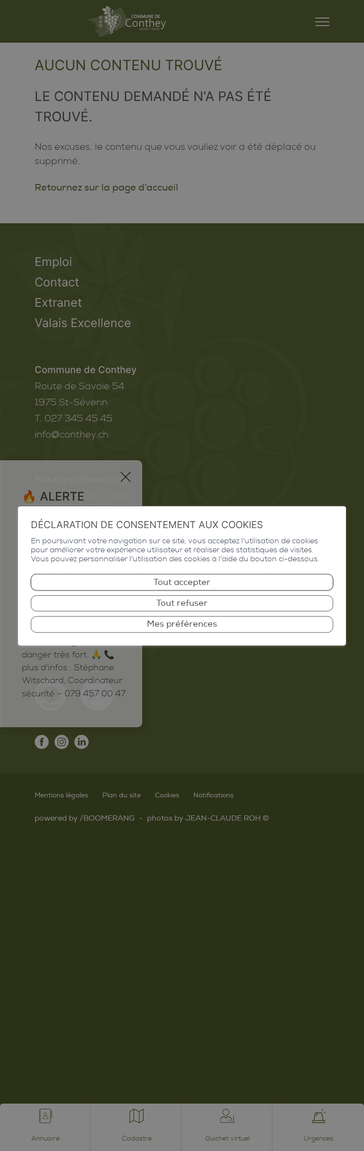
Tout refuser (182, 603)
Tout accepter (182, 581)
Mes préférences (182, 624)
